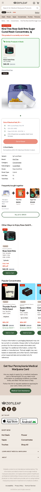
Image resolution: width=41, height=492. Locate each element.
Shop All (24, 444)
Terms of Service (30, 486)
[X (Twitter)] (4, 409)
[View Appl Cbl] (34, 193)
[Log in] (34, 3)
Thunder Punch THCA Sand (9, 308)
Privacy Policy (19, 486)
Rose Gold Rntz (9, 251)
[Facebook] (9, 409)
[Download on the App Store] (10, 421)
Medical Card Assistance (20, 391)
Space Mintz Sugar (25, 309)
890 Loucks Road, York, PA (16, 126)
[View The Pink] (20, 193)
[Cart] (37, 3)
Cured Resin (16, 166)
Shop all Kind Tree (7, 70)
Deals (3, 17)
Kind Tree (15, 159)
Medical (37, 12)
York (8, 21)
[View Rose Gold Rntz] (6, 193)
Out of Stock (20, 141)
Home (3, 21)
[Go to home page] (20, 402)
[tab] (20, 115)
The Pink (18, 200)
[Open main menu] (3, 3)
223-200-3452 (12, 128)
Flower (9, 17)
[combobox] (19, 8)
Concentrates (22, 17)
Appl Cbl (33, 200)
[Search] (37, 8)
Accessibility (9, 486)
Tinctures (37, 17)
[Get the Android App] (29, 421)
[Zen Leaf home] (20, 2)
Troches (30, 17)
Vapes (14, 17)
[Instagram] (14, 409)
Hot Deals (6, 435)
